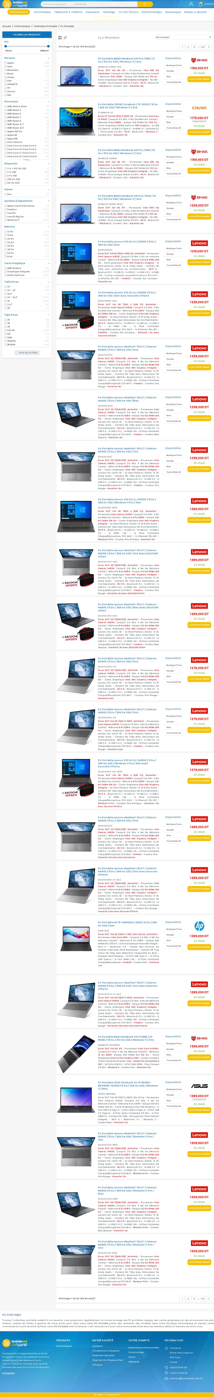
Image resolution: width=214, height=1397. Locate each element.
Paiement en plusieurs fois (107, 1360)
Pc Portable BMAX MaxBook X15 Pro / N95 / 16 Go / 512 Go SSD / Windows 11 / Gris (126, 152)
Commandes (136, 1352)
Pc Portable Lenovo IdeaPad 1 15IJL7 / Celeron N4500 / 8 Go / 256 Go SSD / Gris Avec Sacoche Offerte (127, 871)
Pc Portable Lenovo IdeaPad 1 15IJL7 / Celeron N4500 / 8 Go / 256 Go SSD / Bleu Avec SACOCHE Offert (128, 607)
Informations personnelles (143, 1347)
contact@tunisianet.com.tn (186, 1378)
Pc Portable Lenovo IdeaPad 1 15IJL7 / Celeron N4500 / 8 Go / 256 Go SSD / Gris (127, 348)
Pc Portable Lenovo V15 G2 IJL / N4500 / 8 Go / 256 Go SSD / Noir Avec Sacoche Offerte (127, 294)
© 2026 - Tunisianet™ (107, 1394)
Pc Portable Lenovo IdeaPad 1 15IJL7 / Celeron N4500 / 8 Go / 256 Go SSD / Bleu (127, 399)
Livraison (97, 1346)
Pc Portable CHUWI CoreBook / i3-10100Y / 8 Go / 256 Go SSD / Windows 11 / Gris (128, 106)
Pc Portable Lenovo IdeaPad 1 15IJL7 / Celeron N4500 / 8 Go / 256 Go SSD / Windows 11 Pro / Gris (127, 1136)
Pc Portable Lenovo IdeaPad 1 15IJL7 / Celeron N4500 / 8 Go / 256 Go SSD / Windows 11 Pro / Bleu (127, 1190)
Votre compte (138, 1340)
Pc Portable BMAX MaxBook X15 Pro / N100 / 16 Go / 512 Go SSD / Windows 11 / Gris (127, 197)
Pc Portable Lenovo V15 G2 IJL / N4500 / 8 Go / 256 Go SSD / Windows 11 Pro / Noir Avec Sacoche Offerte (127, 763)
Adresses (133, 1361)
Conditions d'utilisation (106, 1350)
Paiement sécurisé (103, 1355)
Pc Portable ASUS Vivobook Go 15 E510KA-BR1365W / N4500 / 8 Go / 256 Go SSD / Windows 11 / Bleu (128, 1085)
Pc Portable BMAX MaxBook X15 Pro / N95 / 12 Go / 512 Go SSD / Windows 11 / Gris (126, 60)
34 (202, 46)
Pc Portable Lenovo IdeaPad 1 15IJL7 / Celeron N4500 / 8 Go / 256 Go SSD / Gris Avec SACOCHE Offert (128, 553)
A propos (97, 1364)
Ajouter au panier (199, 79)
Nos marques (64, 1346)
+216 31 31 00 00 (178, 1367)
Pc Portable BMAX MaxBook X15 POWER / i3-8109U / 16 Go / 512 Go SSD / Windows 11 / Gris (126, 1038)
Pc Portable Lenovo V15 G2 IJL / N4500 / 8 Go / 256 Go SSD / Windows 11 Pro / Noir (127, 501)
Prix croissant (184, 37)
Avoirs (132, 1357)
